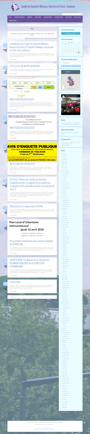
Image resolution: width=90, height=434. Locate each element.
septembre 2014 (65, 358)
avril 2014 (64, 369)
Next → (13, 297)
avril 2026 (64, 157)
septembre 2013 (65, 383)
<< (62, 42)
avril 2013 (64, 389)
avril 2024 (64, 179)
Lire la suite (13, 59)
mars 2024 (64, 182)
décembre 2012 (65, 393)
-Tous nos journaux (65, 145)
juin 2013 (64, 387)
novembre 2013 (65, 379)
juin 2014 (64, 364)
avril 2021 (64, 232)
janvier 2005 (64, 401)
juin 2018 (64, 291)
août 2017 (64, 310)
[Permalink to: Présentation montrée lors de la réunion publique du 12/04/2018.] (32, 229)
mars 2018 (64, 295)
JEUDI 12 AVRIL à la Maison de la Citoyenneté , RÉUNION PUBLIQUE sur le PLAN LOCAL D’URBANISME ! (30, 263)
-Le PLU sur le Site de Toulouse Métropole (70, 124)
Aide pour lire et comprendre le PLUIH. (26, 206)
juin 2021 (64, 228)
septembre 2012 (65, 395)
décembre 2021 (65, 222)
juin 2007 (64, 397)
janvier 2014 (64, 375)
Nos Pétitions (68, 17)
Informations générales (19, 17)
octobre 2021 (65, 224)
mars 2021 (64, 234)
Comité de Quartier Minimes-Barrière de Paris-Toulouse (48, 6)
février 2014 (64, 373)
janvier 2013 (64, 391)
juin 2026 (64, 153)
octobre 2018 (65, 285)
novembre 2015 (65, 334)
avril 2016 (64, 328)
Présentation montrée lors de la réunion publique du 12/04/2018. (31, 242)
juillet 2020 (64, 247)
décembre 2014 (65, 352)
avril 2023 (64, 194)
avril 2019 (64, 273)
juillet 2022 (64, 208)
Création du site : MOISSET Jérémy (44, 429)
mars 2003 (64, 403)
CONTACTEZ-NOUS (77, 17)
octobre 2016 (65, 322)
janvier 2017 (64, 316)
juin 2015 (64, 342)
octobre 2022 (65, 204)
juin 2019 (64, 269)
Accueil (10, 17)
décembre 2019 (65, 259)
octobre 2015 (65, 336)
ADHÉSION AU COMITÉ (13, 20)
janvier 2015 (64, 350)
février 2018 (64, 297)
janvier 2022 (64, 220)
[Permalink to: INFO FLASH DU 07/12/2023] (32, 87)
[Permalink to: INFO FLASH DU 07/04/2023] (32, 120)
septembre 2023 (65, 188)
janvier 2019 (64, 279)
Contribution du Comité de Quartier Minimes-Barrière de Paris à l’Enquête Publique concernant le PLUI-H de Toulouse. (31, 47)
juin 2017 (64, 312)
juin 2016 (64, 324)
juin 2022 (64, 210)
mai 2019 (64, 271)
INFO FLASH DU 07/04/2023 (22, 128)
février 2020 (64, 257)
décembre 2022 (65, 200)
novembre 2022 (65, 202)
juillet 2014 (64, 362)
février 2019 (64, 277)
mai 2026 (64, 155)
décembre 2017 (65, 301)
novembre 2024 (65, 173)
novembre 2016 (65, 320)
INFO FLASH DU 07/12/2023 (22, 100)
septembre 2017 (65, 308)
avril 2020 (64, 253)
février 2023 (64, 198)
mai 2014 (64, 367)
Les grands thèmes (14, 25)
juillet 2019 (64, 267)
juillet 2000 (64, 407)
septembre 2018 (65, 287)
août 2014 (64, 360)
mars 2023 (64, 196)
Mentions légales (44, 426)
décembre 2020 (65, 236)
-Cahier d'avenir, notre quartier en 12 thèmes (70, 142)
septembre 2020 (65, 242)
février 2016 (64, 330)
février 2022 (64, 218)
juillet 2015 (64, 340)
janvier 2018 (64, 299)
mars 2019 (64, 275)
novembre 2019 (65, 261)
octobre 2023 (65, 186)
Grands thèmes (38, 17)
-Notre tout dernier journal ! (67, 143)
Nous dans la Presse (48, 17)
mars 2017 (64, 314)
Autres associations (59, 17)
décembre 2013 (65, 377)
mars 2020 (64, 255)
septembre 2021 (65, 226)
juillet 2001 (64, 405)
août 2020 (64, 245)
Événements (29, 17)
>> (78, 42)
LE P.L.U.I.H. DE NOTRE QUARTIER (25, 66)
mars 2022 (64, 216)
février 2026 (64, 161)
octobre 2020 (65, 240)
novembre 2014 (65, 354)
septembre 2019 (65, 265)
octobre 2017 (65, 306)
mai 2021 (64, 230)
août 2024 (64, 177)
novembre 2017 (65, 303)
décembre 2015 (65, 332)
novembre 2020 (65, 238)
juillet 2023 (64, 190)
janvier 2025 (64, 169)
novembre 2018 (65, 283)
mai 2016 (64, 326)
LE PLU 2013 (15, 282)
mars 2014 (64, 371)
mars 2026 (64, 159)
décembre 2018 (65, 281)
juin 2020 (64, 249)
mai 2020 (64, 251)
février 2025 (64, 167)
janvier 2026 (64, 163)
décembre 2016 (65, 318)
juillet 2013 (64, 385)
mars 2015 (64, 348)
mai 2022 (64, 212)
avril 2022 (64, 214)
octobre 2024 (65, 175)
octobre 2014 (65, 356)
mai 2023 (64, 192)
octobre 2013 (65, 381)
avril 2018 (64, 293)
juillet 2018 (64, 289)
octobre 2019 (65, 263)
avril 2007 (64, 399)
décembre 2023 (65, 184)
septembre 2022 (65, 206)
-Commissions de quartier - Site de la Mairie (70, 123)
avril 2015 (64, 346)
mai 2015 (64, 344)
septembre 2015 (65, 338)
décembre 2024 (65, 171)
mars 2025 (64, 165)
